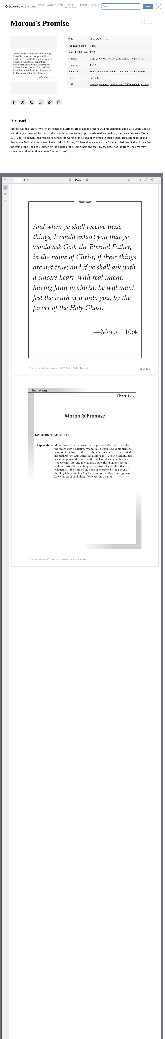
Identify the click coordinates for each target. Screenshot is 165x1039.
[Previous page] (10, 179)
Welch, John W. (98, 58)
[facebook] (13, 102)
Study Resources (71, 6)
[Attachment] (5, 201)
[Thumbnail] (5, 187)
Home (41, 5)
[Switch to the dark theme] (129, 179)
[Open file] (140, 179)
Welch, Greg (128, 58)
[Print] (152, 179)
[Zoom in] (87, 179)
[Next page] (28, 179)
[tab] (5, 187)
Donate (148, 6)
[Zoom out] (70, 179)
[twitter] (22, 102)
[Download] (146, 179)
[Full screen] (135, 179)
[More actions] (158, 179)
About (95, 5)
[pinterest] (32, 102)
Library (84, 5)
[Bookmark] (5, 194)
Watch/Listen (55, 5)
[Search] (4, 179)
